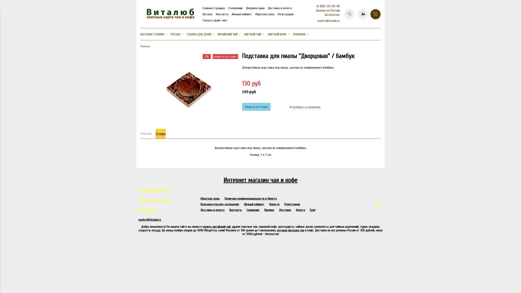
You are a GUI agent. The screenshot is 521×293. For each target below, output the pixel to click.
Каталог (208, 14)
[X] (339, 48)
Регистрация (285, 14)
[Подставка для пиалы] (189, 123)
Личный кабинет (242, 14)
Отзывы (161, 134)
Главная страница (214, 8)
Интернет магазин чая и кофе (261, 180)
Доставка (285, 210)
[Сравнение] (363, 14)
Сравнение (253, 210)
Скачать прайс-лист (215, 20)
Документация (255, 8)
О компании (235, 8)
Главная (145, 46)
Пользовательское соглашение (219, 204)
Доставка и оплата (280, 8)
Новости (274, 204)
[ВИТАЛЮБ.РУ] (168, 18)
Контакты (222, 14)
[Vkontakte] (378, 204)
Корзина (269, 210)
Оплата (300, 210)
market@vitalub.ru (328, 21)
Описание (146, 134)
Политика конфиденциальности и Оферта (251, 198)
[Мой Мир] (339, 43)
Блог (313, 210)
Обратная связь (265, 14)
